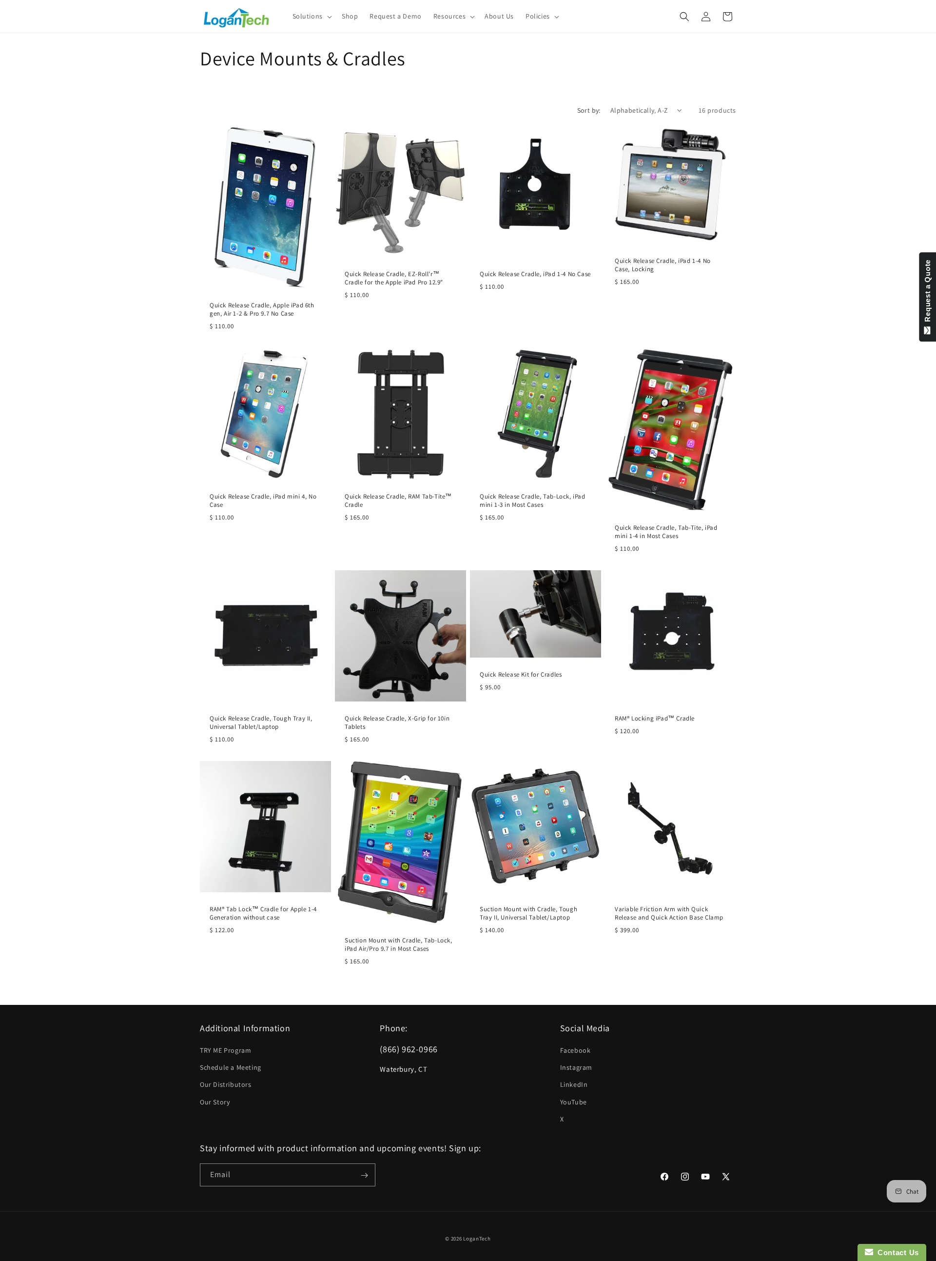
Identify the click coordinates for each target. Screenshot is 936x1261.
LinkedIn (574, 1085)
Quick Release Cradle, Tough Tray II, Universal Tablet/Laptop (261, 723)
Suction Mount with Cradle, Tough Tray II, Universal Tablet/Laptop (528, 913)
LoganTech (476, 1238)
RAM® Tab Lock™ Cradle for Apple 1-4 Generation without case (263, 913)
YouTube (573, 1102)
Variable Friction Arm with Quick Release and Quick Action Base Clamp (669, 913)
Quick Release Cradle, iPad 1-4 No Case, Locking (663, 265)
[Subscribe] (364, 1175)
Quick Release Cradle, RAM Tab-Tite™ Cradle (398, 501)
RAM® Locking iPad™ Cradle (655, 718)
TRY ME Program (225, 1050)
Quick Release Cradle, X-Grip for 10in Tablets (397, 723)
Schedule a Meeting (230, 1067)
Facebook (575, 1050)
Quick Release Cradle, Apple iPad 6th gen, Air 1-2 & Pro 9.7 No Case (262, 309)
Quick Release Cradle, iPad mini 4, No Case (263, 501)
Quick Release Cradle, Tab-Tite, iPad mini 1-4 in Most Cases (666, 532)
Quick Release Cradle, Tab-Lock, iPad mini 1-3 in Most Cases (532, 501)
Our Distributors (226, 1085)
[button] (311, 16)
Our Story (215, 1102)
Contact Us (896, 1252)
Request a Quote (927, 293)
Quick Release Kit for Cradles (521, 675)
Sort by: (589, 110)
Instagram (576, 1067)
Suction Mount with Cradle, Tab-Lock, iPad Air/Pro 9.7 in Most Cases (398, 945)
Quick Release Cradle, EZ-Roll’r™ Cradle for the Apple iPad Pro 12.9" (394, 278)
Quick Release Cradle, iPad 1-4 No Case (535, 274)
